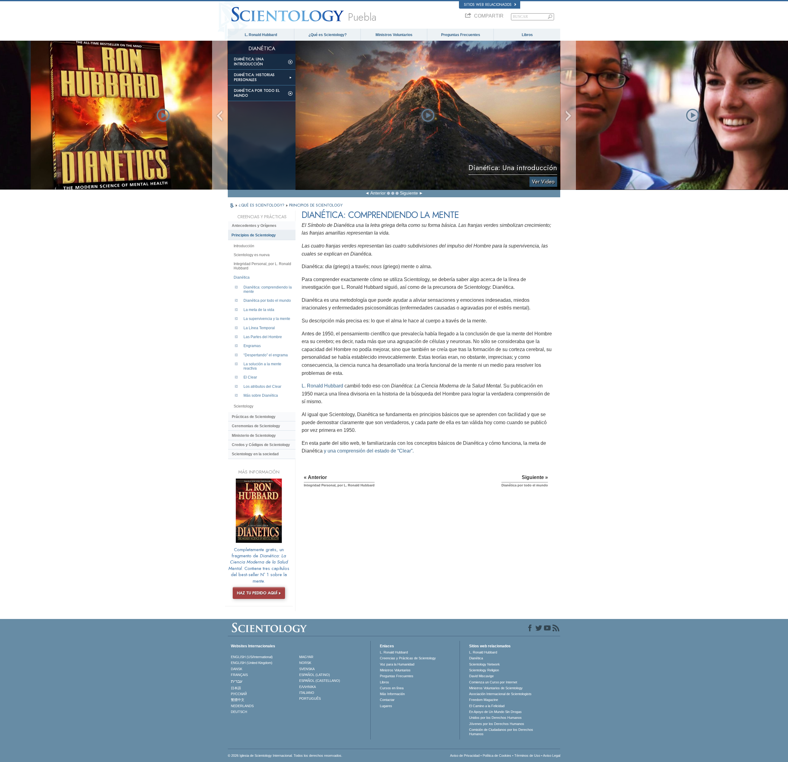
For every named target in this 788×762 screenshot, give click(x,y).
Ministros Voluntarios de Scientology (496, 688)
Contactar (387, 700)
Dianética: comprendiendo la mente (267, 289)
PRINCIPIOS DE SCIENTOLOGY (316, 205)
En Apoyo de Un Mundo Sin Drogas (495, 712)
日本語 (236, 688)
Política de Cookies (497, 755)
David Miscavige (481, 676)
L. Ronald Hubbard (261, 35)
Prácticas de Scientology (253, 417)
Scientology (243, 406)
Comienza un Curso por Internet (493, 682)
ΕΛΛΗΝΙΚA (307, 687)
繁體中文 (237, 700)
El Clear (250, 377)
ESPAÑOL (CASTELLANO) (319, 680)
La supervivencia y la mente (266, 319)
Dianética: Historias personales (254, 77)
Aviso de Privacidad (465, 755)
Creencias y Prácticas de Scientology (408, 658)
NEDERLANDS (242, 706)
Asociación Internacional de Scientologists (500, 694)
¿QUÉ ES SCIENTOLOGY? (262, 205)
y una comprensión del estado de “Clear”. (368, 450)
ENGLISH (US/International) (252, 657)
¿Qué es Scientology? (327, 35)
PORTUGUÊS (310, 698)
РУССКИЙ (239, 694)
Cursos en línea (392, 688)
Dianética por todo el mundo (256, 93)
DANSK (236, 669)
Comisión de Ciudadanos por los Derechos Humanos (501, 732)
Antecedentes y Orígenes (254, 225)
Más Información (392, 694)
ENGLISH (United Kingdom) (251, 663)
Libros (527, 35)
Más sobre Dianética (260, 395)
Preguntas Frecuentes (460, 35)
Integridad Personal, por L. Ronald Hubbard (262, 266)
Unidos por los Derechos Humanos (495, 717)
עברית (236, 681)
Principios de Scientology (253, 235)
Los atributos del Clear (262, 386)
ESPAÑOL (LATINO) (314, 675)
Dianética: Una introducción (248, 61)
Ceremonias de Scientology (256, 426)
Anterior (378, 192)
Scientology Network (484, 664)
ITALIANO (306, 692)
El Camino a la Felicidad (487, 706)
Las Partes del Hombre (262, 337)
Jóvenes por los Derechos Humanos (496, 724)
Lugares (386, 706)
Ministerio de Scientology (254, 435)
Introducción (244, 246)
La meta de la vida (258, 310)
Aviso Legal (551, 755)
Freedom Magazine (483, 700)
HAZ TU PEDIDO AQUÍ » (259, 593)
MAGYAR (306, 657)
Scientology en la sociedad (255, 454)
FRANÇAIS (239, 675)
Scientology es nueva (252, 255)
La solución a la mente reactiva (262, 366)
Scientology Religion (484, 670)
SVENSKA (307, 669)
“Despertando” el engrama (265, 355)
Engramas (252, 346)
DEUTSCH (239, 712)
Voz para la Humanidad (397, 664)
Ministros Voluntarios (394, 35)
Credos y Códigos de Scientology (261, 445)
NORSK (305, 663)
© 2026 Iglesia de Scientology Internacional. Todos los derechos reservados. (285, 755)
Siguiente (409, 192)
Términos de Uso (527, 755)
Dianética (242, 277)
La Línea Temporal (259, 328)
